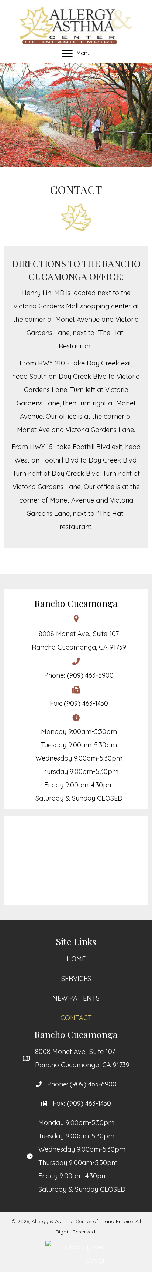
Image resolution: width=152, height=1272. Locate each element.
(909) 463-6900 (90, 675)
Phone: (58, 1084)
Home (76, 959)
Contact (76, 1018)
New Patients (76, 998)
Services (76, 978)
